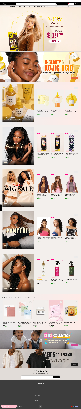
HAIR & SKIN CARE (37, 6)
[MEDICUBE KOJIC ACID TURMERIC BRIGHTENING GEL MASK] (43, 99)
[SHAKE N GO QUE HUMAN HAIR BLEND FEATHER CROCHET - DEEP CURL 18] (43, 142)
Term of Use (37, 400)
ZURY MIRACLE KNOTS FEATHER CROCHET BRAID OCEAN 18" (71, 154)
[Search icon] (56, 4)
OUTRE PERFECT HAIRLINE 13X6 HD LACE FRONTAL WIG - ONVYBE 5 (71, 195)
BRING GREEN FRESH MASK (69, 322)
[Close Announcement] (80, 1)
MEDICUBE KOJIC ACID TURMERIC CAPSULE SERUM (70, 111)
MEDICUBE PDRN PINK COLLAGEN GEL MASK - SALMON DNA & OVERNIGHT (55, 323)
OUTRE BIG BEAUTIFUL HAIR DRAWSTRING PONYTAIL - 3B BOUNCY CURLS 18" (70, 238)
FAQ (68, 6)
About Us (36, 392)
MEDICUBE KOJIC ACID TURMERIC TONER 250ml (56, 111)
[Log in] (75, 4)
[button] (71, 4)
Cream (34, 297)
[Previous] (75, 88)
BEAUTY (45, 6)
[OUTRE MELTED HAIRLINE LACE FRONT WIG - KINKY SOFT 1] (43, 183)
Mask (4, 297)
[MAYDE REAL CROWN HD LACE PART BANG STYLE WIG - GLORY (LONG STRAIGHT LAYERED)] (57, 183)
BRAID (29, 6)
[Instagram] (76, 1)
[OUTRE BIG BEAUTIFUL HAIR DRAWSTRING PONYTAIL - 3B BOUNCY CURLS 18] (71, 226)
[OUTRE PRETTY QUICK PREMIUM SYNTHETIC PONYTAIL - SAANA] (43, 226)
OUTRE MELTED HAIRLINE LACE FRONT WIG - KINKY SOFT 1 (43, 195)
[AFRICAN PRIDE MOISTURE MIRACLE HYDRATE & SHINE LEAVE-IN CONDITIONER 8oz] (43, 268)
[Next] (77, 88)
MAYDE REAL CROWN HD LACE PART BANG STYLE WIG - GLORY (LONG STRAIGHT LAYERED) (57, 195)
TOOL (51, 6)
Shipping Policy (37, 395)
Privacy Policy (37, 397)
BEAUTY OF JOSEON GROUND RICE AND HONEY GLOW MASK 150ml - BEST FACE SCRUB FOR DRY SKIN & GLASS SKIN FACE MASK (40, 323)
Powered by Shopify (19, 406)
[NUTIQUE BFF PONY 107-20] (57, 226)
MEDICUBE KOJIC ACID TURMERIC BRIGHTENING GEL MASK (43, 111)
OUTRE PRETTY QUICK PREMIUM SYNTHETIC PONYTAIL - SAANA (43, 238)
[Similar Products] (15, 302)
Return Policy (37, 398)
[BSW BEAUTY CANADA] (4, 3)
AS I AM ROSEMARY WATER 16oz (71, 279)
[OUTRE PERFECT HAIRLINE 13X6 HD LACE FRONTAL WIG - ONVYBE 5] (71, 183)
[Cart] (78, 4)
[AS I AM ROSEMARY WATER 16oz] (71, 268)
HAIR (24, 6)
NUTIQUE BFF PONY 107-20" (56, 237)
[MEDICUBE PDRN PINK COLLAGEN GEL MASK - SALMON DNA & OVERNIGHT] (56, 310)
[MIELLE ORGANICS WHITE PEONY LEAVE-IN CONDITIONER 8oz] (57, 268)
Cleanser (10, 297)
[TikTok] (77, 1)
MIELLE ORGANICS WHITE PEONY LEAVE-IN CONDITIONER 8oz (57, 280)
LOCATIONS (62, 6)
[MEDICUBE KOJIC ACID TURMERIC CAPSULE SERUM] (71, 99)
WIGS (19, 6)
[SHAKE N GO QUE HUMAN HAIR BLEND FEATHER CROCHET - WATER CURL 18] (57, 142)
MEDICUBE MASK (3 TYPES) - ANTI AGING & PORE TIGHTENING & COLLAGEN (24, 323)
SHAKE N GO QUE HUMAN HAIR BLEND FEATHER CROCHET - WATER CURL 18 (57, 154)
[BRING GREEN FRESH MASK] (71, 310)
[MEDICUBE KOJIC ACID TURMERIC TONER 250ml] (57, 99)
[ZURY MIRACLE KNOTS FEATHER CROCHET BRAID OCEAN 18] (71, 142)
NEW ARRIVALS (13, 6)
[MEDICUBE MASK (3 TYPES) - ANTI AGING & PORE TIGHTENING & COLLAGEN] (25, 310)
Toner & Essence (27, 297)
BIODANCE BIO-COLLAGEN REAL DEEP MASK (9, 323)
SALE (56, 6)
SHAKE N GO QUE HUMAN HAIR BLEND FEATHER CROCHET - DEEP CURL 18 (43, 154)
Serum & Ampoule (18, 297)
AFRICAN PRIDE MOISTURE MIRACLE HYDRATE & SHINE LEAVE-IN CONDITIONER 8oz (42, 281)
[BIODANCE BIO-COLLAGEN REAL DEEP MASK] (10, 310)
